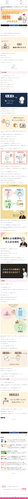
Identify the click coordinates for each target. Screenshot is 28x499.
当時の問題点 (13, 66)
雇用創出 (13, 67)
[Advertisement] (14, 30)
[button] (23, 25)
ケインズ (2, 417)
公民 (4, 417)
